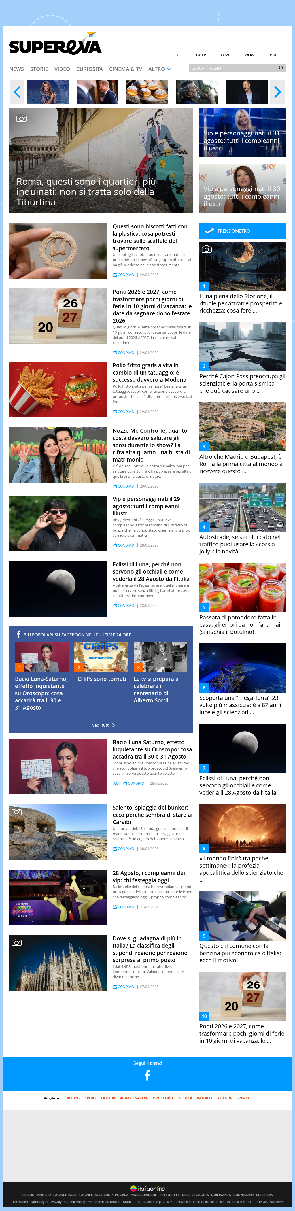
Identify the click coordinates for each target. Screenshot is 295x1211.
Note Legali (39, 1202)
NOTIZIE (73, 1098)
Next (277, 92)
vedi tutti (101, 725)
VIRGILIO (44, 1195)
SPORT (90, 1098)
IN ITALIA (205, 1098)
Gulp (201, 54)
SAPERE (141, 1098)
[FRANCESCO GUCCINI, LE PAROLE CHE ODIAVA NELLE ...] (197, 92)
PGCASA (121, 1195)
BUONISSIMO (243, 1195)
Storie (39, 68)
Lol (176, 54)
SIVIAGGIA (200, 1195)
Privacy (56, 1202)
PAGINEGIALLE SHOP (96, 1195)
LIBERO (28, 1195)
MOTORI (108, 1098)
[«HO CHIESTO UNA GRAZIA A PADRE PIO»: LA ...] (48, 92)
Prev (17, 92)
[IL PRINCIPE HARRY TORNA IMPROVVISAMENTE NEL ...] (97, 92)
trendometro (234, 231)
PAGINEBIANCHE (144, 1195)
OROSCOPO (163, 1098)
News (16, 68)
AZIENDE (224, 1098)
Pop (273, 54)
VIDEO (125, 1098)
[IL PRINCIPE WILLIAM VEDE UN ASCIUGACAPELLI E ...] (247, 92)
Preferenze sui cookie (104, 1202)
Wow (249, 54)
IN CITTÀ (184, 1098)
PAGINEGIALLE (65, 1195)
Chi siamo (20, 1202)
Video (62, 68)
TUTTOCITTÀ (169, 1195)
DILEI (186, 1195)
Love (225, 54)
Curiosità (89, 68)
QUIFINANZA (221, 1195)
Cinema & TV (125, 68)
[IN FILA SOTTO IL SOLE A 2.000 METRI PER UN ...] (147, 92)
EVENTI (243, 1098)
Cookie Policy (74, 1202)
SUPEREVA (264, 1195)
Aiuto (127, 1202)
